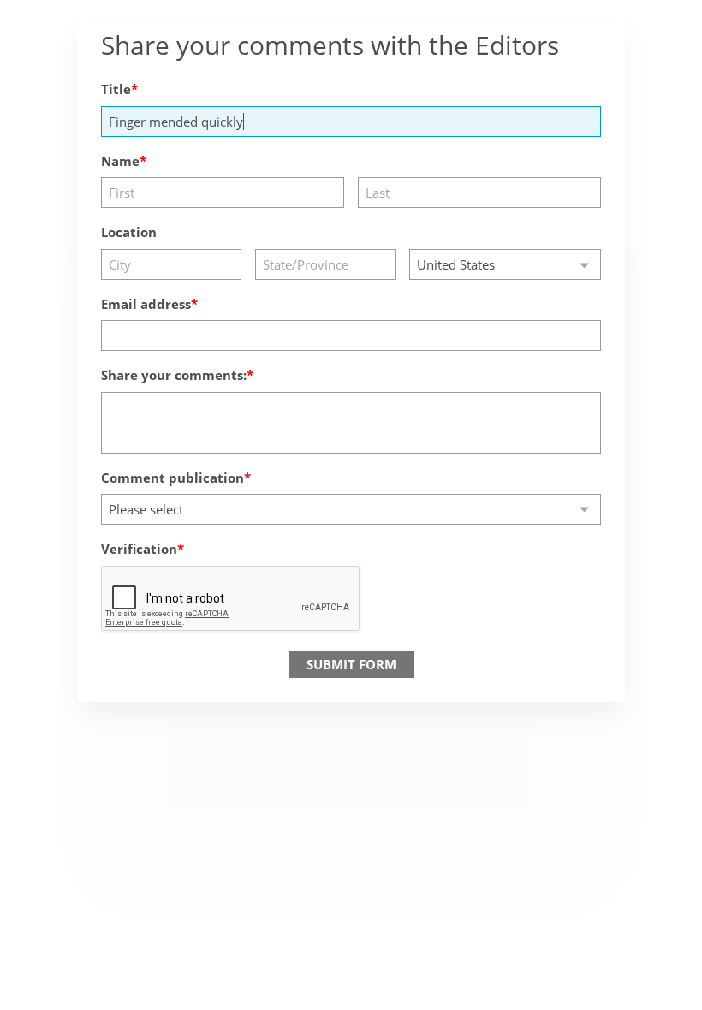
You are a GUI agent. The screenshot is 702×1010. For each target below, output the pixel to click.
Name (120, 160)
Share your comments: (174, 374)
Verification (139, 548)
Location (129, 232)
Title (116, 89)
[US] (505, 264)
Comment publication (172, 477)
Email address (146, 303)
